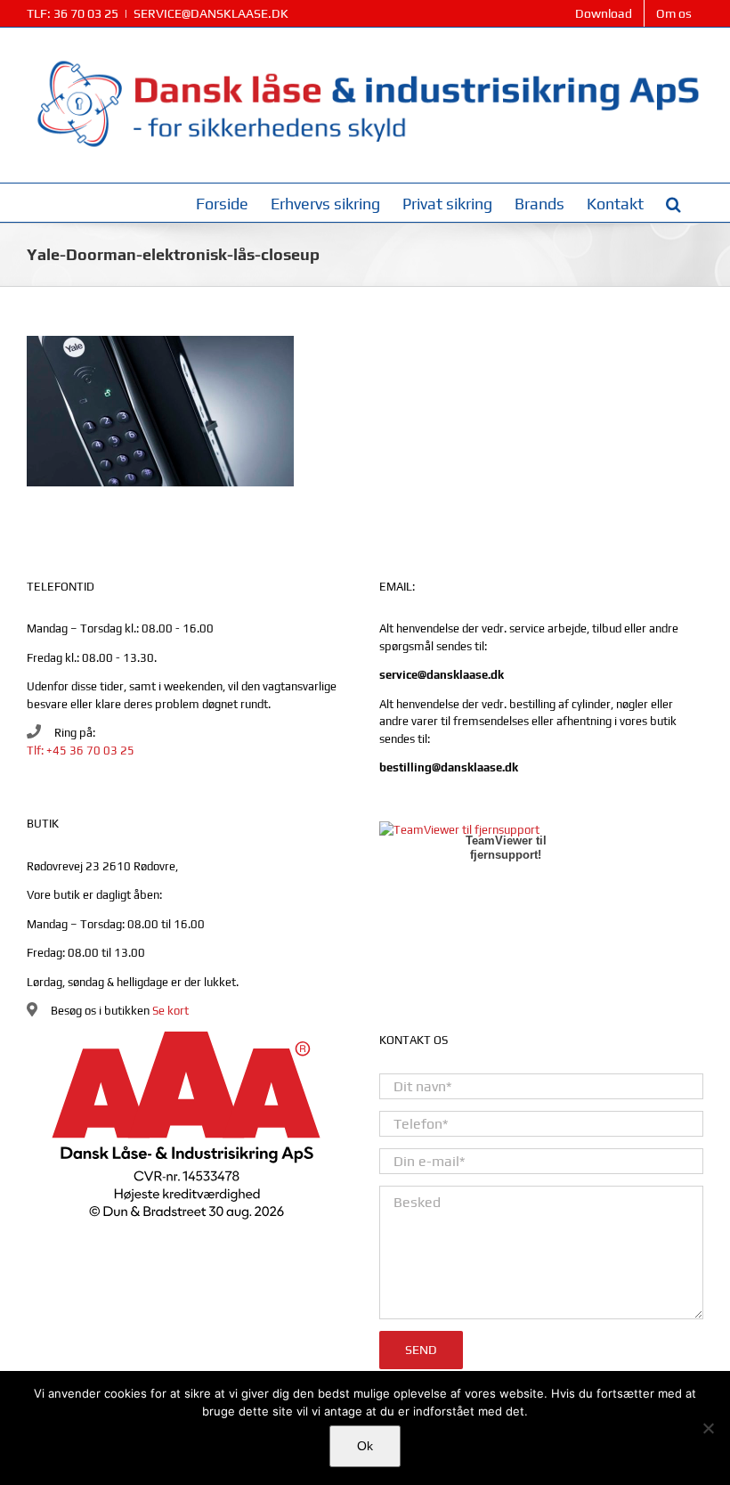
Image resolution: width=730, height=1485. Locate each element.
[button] (673, 203)
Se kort (170, 1010)
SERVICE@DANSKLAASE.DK (211, 13)
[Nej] (708, 1428)
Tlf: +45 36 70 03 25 (80, 750)
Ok (365, 1446)
